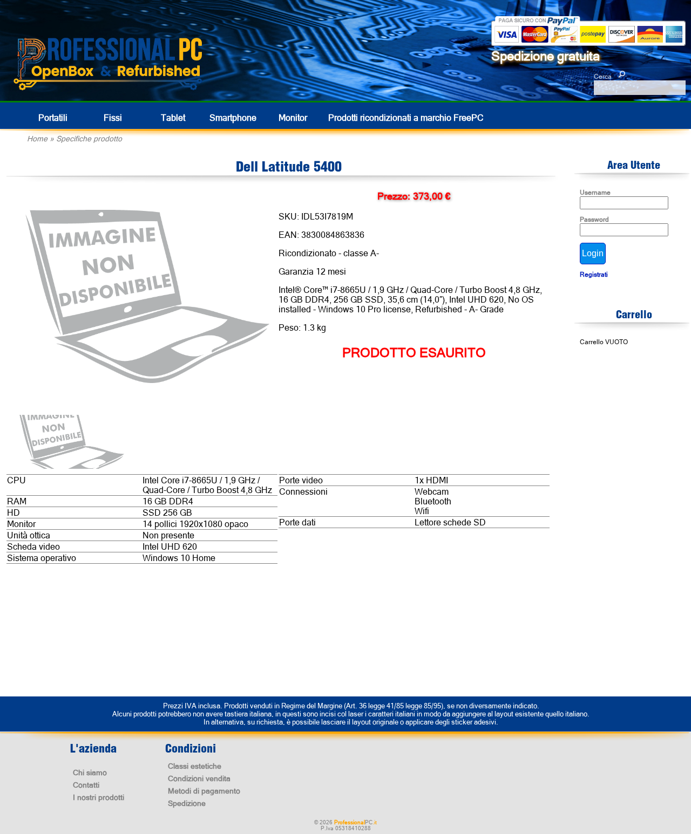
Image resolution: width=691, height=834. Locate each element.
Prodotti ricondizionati (406, 117)
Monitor (293, 117)
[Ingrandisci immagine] (147, 297)
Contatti (86, 785)
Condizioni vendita (199, 778)
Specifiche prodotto (89, 138)
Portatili (52, 117)
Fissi (113, 117)
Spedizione (187, 803)
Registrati (594, 274)
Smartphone (232, 117)
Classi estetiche (194, 766)
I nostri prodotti (98, 797)
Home (37, 138)
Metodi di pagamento (204, 791)
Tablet (173, 117)
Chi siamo (90, 772)
